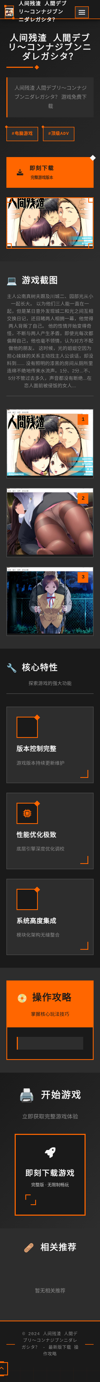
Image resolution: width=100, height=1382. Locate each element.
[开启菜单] (82, 12)
